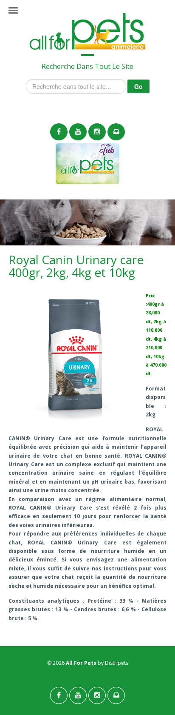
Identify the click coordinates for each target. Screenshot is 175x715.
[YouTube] (78, 132)
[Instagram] (97, 132)
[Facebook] (59, 132)
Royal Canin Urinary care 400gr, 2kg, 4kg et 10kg (76, 265)
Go (138, 86)
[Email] (116, 132)
